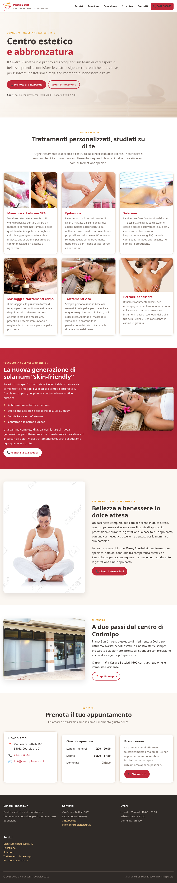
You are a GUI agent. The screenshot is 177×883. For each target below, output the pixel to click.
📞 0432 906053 (162, 6)
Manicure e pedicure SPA (18, 843)
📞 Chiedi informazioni (110, 571)
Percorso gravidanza (15, 860)
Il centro (127, 6)
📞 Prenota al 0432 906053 (26, 84)
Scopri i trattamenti (64, 84)
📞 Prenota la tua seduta (22, 452)
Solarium (93, 6)
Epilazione (9, 847)
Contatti (143, 6)
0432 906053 (22, 755)
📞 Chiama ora (137, 774)
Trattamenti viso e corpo (17, 856)
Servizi (79, 6)
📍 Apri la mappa (106, 676)
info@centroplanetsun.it (29, 761)
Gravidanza (111, 6)
